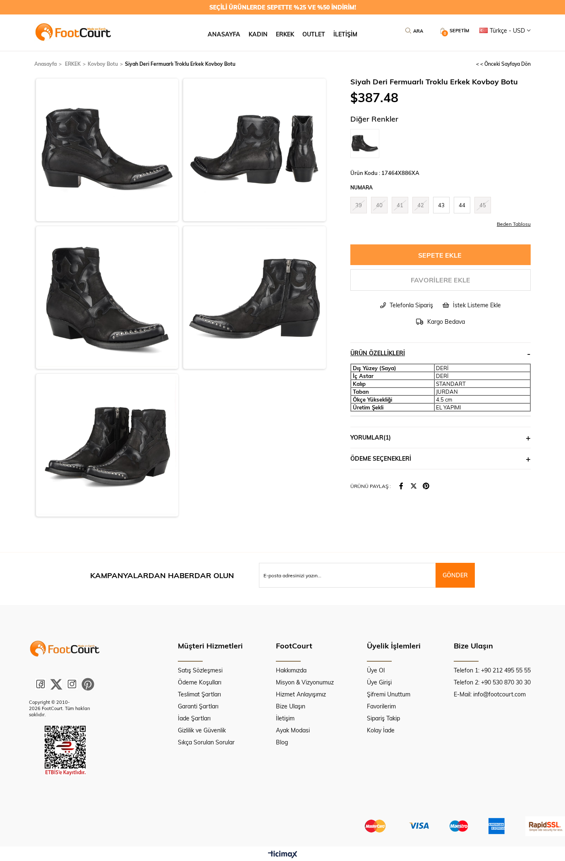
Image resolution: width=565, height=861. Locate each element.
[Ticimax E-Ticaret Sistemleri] (282, 855)
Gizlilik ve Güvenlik (202, 730)
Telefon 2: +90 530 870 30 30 (492, 682)
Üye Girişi (379, 682)
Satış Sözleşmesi (200, 670)
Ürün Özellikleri (377, 353)
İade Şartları (194, 718)
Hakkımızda (291, 670)
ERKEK (285, 34)
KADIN (258, 34)
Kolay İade (381, 730)
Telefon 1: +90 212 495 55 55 (492, 670)
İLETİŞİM (345, 34)
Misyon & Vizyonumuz (305, 682)
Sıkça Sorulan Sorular (206, 742)
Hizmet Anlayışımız (301, 694)
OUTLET (313, 34)
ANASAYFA (224, 34)
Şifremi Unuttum (388, 694)
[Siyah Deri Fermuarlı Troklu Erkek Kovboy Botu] (366, 143)
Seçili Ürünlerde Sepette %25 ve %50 (282, 7)
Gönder (455, 575)
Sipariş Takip (383, 718)
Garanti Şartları (198, 706)
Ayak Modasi (293, 730)
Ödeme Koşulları (199, 682)
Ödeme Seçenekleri (380, 458)
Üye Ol (376, 670)
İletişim (285, 718)
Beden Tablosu (514, 223)
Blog (282, 742)
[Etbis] (65, 750)
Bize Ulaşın (290, 706)
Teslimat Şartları (199, 694)
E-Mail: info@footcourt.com (490, 694)
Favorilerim (381, 706)
